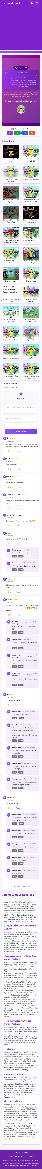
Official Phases (15, 1163)
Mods (26, 1165)
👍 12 (14, 718)
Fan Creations (10, 1165)
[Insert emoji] (34, 408)
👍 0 (14, 772)
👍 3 (14, 666)
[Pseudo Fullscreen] (24, 133)
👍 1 (14, 740)
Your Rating (21, 398)
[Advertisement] (21, 29)
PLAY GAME (23, 67)
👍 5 (14, 632)
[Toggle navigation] (37, 3)
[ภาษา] (32, 3)
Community (33, 1165)
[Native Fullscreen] (17, 133)
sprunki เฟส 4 (11, 3)
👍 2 (14, 556)
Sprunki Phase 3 (33, 1160)
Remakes (19, 1165)
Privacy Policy (18, 1156)
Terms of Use (29, 1156)
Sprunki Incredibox (20, 1160)
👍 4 (14, 569)
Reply (18, 451)
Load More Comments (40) (21, 886)
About (10, 1156)
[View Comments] (10, 133)
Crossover (35, 1163)
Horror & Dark (26, 1163)
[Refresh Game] (32, 133)
